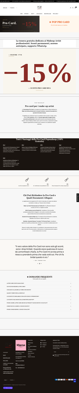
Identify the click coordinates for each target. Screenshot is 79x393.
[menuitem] (21, 13)
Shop (29, 344)
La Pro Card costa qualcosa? (15, 283)
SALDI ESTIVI (39, 13)
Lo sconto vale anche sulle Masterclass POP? (20, 299)
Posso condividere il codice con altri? (18, 309)
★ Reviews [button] (77, 197)
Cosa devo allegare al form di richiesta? (19, 289)
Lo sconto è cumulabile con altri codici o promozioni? (23, 296)
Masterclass (30, 342)
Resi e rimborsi (31, 353)
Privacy (29, 355)
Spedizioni (30, 351)
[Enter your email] (68, 351)
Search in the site (31, 356)
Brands (26, 13)
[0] (75, 7)
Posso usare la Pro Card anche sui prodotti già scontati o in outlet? (27, 302)
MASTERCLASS (47, 13)
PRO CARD (55, 13)
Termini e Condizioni (32, 349)
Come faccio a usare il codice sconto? (18, 306)
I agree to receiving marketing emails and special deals (61, 355)
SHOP (32, 13)
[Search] (73, 7)
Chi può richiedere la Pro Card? (16, 286)
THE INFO (30, 340)
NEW (21, 13)
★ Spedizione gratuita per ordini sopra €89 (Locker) (62, 1)
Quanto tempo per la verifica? (16, 293)
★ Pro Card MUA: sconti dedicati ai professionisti (18, 1)
